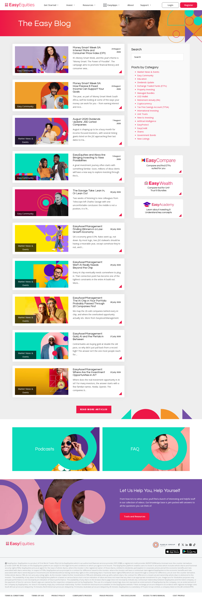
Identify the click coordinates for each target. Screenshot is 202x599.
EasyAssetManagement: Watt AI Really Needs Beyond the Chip (88, 265)
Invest (69, 5)
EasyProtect (143, 124)
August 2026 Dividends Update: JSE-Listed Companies (86, 122)
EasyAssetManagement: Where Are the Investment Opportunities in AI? (89, 372)
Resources (88, 5)
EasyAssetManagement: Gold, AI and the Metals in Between (88, 336)
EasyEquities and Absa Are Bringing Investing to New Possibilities (89, 157)
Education (142, 78)
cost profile (179, 595)
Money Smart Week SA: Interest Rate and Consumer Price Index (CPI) (89, 50)
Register (188, 5)
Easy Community (145, 75)
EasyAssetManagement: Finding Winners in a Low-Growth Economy (88, 229)
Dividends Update (145, 82)
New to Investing (145, 117)
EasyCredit (142, 128)
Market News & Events (148, 71)
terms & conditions (14, 595)
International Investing (148, 110)
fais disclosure (128, 595)
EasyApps (112, 5)
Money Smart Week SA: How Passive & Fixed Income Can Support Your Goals (88, 87)
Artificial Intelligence (146, 121)
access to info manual (154, 595)
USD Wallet (142, 96)
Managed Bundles (146, 93)
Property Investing (146, 89)
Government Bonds (146, 135)
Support (144, 5)
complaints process (82, 595)
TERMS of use (37, 595)
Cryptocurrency (144, 103)
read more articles (94, 409)
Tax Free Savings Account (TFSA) (153, 107)
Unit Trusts (142, 114)
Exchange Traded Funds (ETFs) (152, 86)
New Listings (143, 138)
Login (170, 5)
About (130, 5)
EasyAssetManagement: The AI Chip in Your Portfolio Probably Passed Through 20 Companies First (90, 302)
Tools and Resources (134, 516)
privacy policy (58, 595)
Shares (140, 131)
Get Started (50, 5)
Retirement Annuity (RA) (148, 100)
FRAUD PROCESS (106, 595)
